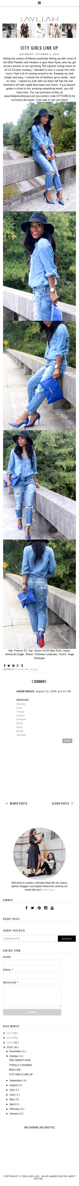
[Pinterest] (39, 908)
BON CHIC (15, 1069)
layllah (34, 1176)
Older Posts (61, 803)
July (12, 1089)
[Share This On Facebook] (5, 665)
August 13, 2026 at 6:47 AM (53, 691)
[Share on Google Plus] (18, 665)
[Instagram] (46, 908)
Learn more (48, 889)
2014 (10, 1047)
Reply (67, 740)
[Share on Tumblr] (22, 665)
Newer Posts (18, 803)
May (12, 1099)
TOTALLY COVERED (20, 1065)
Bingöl (19, 731)
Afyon (19, 723)
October (14, 1056)
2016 (10, 1037)
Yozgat (20, 711)
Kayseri (20, 715)
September (16, 1080)
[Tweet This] (9, 665)
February (15, 1109)
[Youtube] (52, 908)
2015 (10, 1042)
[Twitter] (32, 908)
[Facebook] (26, 908)
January (14, 1113)
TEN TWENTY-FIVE (20, 1060)
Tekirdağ (21, 735)
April (12, 1104)
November (16, 1051)
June (13, 1094)
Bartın (19, 727)
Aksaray (20, 704)
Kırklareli (21, 719)
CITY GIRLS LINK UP (21, 1074)
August (14, 1085)
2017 (10, 1033)
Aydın (19, 707)
